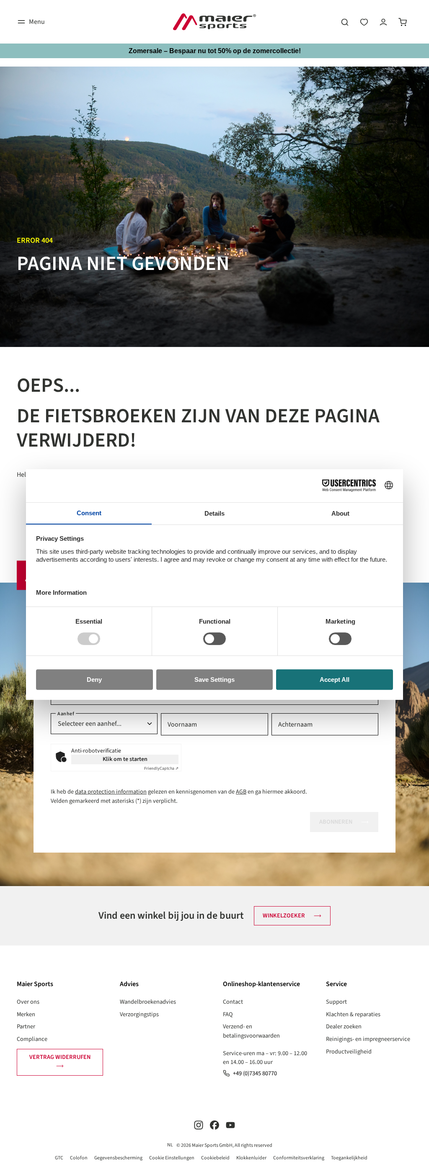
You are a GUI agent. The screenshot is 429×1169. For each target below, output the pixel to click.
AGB (241, 791)
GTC (59, 1157)
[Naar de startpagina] (214, 21)
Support (336, 1001)
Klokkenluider (251, 1157)
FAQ (228, 1014)
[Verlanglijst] (364, 21)
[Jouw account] (383, 21)
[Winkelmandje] (402, 21)
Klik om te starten (125, 759)
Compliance (32, 1039)
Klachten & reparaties (353, 1014)
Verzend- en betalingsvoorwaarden (251, 1031)
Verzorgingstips (139, 1014)
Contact (233, 1001)
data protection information (111, 791)
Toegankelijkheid (349, 1157)
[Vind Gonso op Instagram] (198, 1124)
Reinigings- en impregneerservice (368, 1039)
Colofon (79, 1157)
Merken (26, 1014)
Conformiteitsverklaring (298, 1157)
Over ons (28, 1001)
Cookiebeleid (215, 1157)
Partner (26, 1026)
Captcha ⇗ (161, 768)
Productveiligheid (349, 1051)
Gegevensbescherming (118, 1157)
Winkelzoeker (284, 915)
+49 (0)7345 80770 (255, 1073)
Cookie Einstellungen (171, 1157)
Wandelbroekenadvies (148, 1001)
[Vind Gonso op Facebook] (214, 1124)
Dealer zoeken (344, 1026)
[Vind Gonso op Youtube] (230, 1124)
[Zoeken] (344, 21)
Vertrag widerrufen (59, 1057)
